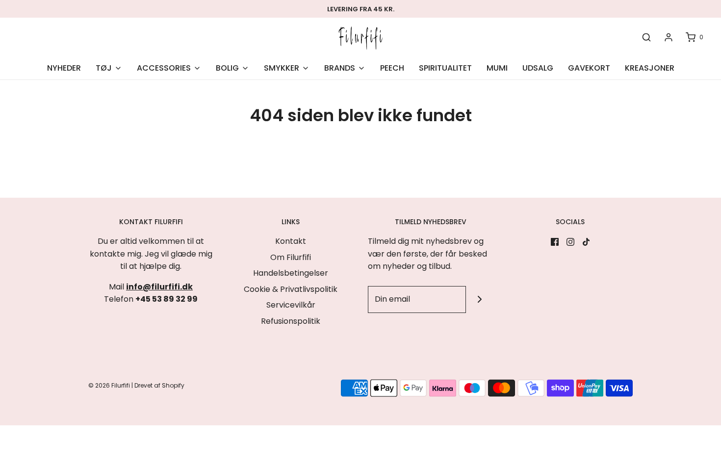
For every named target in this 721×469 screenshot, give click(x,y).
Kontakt (290, 241)
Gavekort (589, 68)
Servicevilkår (290, 305)
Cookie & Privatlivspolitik (290, 289)
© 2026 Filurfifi (109, 385)
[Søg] (646, 37)
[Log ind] (668, 37)
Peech (392, 68)
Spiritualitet (445, 68)
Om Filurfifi (290, 257)
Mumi (497, 68)
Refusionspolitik (290, 321)
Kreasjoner (649, 68)
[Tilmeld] (479, 299)
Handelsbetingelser (290, 273)
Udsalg (537, 68)
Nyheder (64, 68)
